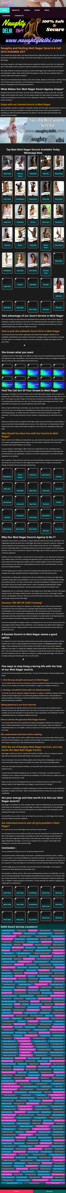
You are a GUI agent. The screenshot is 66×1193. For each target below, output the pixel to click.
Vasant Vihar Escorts (58, 1169)
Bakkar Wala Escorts (58, 945)
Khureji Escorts (6, 1035)
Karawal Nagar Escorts (44, 1027)
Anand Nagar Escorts (8, 936)
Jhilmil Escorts (49, 1015)
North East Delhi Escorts (20, 1092)
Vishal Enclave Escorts (44, 1174)
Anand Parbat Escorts (41, 936)
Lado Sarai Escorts (24, 1041)
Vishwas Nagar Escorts (8, 1177)
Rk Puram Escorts (48, 1123)
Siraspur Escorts (59, 1149)
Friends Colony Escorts (45, 981)
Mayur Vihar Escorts (58, 1064)
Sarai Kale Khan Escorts (9, 1135)
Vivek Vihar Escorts (22, 1177)
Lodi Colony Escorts (57, 1047)
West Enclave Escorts (23, 1180)
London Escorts (22, 930)
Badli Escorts (17, 945)
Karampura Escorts (30, 1027)
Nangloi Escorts (7, 1078)
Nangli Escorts (60, 1075)
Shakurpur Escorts (59, 1143)
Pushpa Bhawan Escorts (9, 1109)
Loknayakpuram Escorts (44, 1049)
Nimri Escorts (59, 1086)
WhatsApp (49, 1191)
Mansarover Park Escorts (8, 1064)
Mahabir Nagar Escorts (40, 1052)
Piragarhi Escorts (59, 1101)
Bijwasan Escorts (22, 956)
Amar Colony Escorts (29, 933)
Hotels (37, 10)
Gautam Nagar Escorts (57, 984)
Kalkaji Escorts (59, 1021)
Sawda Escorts (21, 1140)
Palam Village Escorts (56, 1095)
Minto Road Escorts (19, 1066)
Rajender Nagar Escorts (9, 1115)
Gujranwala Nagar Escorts (9, 996)
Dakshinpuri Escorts (18, 970)
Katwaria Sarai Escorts (40, 1030)
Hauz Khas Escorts (46, 1001)
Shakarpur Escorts (19, 1143)
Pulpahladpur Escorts (24, 1106)
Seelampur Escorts (33, 1140)
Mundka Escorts (22, 1072)
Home (4, 10)
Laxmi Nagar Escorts (57, 1044)
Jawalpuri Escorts (44, 1013)
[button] (7, 372)
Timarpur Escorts (47, 1163)
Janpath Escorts (6, 1013)
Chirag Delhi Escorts (31, 964)
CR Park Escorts (60, 967)
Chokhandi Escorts (22, 967)
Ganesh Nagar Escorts (25, 984)
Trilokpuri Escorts (18, 1166)
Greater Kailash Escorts (20, 993)
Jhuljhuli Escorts (60, 1015)
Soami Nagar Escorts (19, 1152)
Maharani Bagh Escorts (57, 1052)
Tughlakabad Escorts (31, 1166)
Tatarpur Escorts (58, 1160)
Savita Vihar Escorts (59, 1137)
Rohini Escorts (60, 1123)
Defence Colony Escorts (31, 973)
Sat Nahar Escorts (20, 1137)
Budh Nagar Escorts (59, 956)
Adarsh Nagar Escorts (8, 930)
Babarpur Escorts (58, 942)
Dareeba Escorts (31, 970)
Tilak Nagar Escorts (20, 1163)
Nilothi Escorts (46, 1086)
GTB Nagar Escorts (59, 993)
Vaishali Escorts (34, 1169)
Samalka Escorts (31, 1132)
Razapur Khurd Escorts (23, 1123)
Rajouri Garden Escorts (24, 1118)
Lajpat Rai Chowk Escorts (56, 1041)
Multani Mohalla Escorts (8, 1072)
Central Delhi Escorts (29, 959)
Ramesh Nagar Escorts (56, 1118)
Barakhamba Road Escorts (57, 947)
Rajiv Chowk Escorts (58, 1115)
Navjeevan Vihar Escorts (22, 1081)
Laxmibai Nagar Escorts (9, 1047)
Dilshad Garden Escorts (58, 976)
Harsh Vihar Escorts (23, 1001)
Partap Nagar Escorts (57, 1098)
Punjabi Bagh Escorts (41, 1106)
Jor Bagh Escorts (29, 1018)
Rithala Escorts (36, 1123)
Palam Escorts (41, 1095)
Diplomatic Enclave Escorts (9, 979)
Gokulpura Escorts (7, 990)
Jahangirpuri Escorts (58, 1007)
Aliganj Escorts (6, 933)
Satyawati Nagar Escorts (44, 1137)
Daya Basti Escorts (7, 973)
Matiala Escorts (22, 1064)
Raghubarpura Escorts (33, 1112)
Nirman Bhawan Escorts (26, 1089)
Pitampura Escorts (6, 1103)
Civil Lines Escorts (33, 967)
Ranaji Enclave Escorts (24, 1120)
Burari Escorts (17, 959)
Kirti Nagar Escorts (45, 1035)
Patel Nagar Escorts (21, 1101)
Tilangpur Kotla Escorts (34, 1163)
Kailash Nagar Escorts (8, 1021)
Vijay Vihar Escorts (58, 1171)
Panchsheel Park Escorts (27, 1098)
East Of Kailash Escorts (46, 979)
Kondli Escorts (7, 1038)
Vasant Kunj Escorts (46, 1169)
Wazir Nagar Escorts (35, 1177)
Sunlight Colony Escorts (9, 1160)
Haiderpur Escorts (30, 998)
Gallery (27, 10)
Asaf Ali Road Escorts (32, 939)
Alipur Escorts (17, 933)
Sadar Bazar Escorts (57, 1126)
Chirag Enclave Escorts (45, 964)
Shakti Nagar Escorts (32, 1143)
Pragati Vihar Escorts (46, 1103)
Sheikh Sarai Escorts (7, 1149)
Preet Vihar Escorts (59, 1103)
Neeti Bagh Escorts (59, 1081)
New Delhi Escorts (57, 1083)
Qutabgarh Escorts (58, 1109)
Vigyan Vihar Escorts (28, 1171)
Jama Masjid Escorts (19, 1010)
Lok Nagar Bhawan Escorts (10, 1049)
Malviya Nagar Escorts (33, 1058)
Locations (6, 15)
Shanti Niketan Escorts (25, 1146)
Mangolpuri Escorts (42, 1061)
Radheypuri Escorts (20, 1112)
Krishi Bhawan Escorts (39, 1038)
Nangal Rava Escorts (33, 1075)
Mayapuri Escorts (45, 1064)
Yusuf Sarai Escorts (34, 1183)
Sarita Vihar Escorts (58, 1135)
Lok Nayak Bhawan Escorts (27, 1049)
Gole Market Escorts (20, 990)
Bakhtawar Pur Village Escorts (42, 945)
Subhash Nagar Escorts (57, 1154)
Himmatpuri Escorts (7, 1004)
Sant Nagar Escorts (58, 1132)
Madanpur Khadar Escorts (10, 1052)
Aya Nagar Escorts (19, 942)
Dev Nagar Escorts (20, 976)
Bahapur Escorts (28, 945)
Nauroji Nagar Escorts (7, 1081)
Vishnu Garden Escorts (58, 1174)
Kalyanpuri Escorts (32, 1024)
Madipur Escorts (25, 1052)
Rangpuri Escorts (36, 1120)
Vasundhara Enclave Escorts (10, 1171)
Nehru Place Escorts (25, 1083)
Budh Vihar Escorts (7, 959)
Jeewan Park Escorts (58, 1013)
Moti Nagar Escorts (31, 1069)
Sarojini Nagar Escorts (8, 1137)
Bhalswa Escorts (8, 953)
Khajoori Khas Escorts (7, 1032)
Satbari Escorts (32, 1137)
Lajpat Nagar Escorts (39, 1041)
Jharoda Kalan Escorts (22, 1015)
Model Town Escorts (44, 1066)
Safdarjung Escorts (24, 1129)
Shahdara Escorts (6, 1143)
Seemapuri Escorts (46, 1140)
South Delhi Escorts (46, 1152)
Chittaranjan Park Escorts (8, 967)
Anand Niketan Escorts (25, 936)
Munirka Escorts (33, 1072)
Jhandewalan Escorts (7, 1015)
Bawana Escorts (16, 950)
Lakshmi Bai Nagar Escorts (10, 1044)
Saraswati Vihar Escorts (42, 1135)
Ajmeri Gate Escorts (45, 930)
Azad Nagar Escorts (33, 942)
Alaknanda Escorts (58, 930)
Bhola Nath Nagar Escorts (8, 956)
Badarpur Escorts (6, 945)
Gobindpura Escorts (46, 987)
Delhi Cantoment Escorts (45, 973)
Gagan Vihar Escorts (59, 981)
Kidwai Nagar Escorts (31, 1035)
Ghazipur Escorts (21, 987)
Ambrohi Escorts (59, 933)
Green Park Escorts (47, 993)
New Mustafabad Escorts (30, 1086)
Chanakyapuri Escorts (8, 962)
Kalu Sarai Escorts (7, 1024)
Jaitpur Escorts (6, 1010)
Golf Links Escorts (32, 990)
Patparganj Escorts (48, 1101)
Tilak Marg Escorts (7, 1163)
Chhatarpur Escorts (7, 964)
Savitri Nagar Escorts (8, 1140)
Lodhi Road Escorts (42, 1047)
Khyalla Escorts (18, 1035)
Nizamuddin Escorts (58, 1089)
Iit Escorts (17, 1004)
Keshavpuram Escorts (57, 1030)
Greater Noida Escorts (34, 993)
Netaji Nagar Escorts (42, 1083)
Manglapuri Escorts (30, 1061)
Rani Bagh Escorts (59, 1120)
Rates (47, 10)
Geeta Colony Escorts (8, 987)
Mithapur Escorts (31, 1066)
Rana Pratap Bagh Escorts (9, 1120)
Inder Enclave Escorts (36, 1004)
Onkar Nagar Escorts (58, 1092)
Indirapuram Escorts (20, 1007)
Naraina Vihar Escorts (31, 1078)
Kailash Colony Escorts (57, 1018)
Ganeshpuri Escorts (41, 984)
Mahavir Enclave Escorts (9, 1055)
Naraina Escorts (18, 1078)
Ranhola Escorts (48, 1120)
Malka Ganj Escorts (20, 1058)
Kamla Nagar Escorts (45, 1024)
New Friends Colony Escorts (11, 1086)
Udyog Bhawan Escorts (8, 1169)
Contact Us (19, 15)
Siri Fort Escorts (6, 1152)
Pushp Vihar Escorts (57, 1106)
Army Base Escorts (19, 939)
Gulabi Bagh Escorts (42, 996)
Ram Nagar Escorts (40, 1118)
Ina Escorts (25, 1004)
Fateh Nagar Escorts (7, 981)
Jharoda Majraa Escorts (36, 1015)
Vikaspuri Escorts (18, 1174)
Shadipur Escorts (59, 1140)
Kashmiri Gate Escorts (24, 1030)
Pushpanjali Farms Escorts (42, 1109)
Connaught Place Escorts (47, 967)
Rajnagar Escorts (8, 1118)
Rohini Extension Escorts (9, 1126)
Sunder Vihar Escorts (58, 1157)
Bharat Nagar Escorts (23, 953)
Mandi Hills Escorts (59, 1058)
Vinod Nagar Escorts (30, 1174)
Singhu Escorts (48, 1149)
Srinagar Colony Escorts (39, 1154)
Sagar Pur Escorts (58, 1129)
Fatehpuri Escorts (32, 981)
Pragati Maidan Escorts (33, 1103)
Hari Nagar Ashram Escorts (9, 1001)
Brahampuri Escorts (46, 956)
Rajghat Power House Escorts (26, 1115)
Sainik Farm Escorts (8, 1132)
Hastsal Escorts (35, 1001)
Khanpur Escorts (32, 1032)
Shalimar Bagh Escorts (9, 1146)
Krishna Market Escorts (56, 1038)
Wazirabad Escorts (47, 1177)
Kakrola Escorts (33, 1021)
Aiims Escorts (32, 930)
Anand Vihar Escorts (57, 936)
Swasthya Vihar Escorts (26, 1160)
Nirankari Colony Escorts (9, 1089)
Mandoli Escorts (19, 1061)
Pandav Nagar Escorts (43, 1098)
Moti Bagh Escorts (18, 1069)
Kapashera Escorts (7, 1027)
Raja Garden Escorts (58, 1112)
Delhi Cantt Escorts (59, 973)
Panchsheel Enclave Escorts (10, 1098)
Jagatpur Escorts (46, 1007)
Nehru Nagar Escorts (9, 1083)
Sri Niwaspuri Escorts (8, 1154)
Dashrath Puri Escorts (57, 970)
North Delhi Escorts (7, 1092)
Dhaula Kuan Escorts (43, 976)
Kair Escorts (22, 1021)
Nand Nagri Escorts (20, 1075)
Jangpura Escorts (58, 1010)
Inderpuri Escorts (59, 1004)
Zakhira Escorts (55, 1183)
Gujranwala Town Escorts (26, 996)
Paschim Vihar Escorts (8, 1101)
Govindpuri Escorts (7, 993)
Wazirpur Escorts (59, 1177)
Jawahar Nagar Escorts (31, 1013)
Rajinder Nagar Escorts (43, 1115)
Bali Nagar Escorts (30, 947)
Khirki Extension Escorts (58, 1032)
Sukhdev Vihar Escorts (8, 1157)
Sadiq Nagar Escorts (8, 1129)
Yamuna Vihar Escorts (57, 1180)
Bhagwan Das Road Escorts (43, 950)
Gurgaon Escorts (6, 998)
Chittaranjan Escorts (59, 964)
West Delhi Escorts (8, 1180)
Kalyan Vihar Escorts (19, 1024)
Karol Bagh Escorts (8, 1030)
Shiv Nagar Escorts (21, 1149)
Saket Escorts (19, 1132)
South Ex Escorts (59, 1152)
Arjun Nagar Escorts (7, 939)
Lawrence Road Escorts (41, 1044)
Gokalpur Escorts (59, 987)
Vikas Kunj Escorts (7, 1174)
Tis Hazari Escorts (59, 1163)
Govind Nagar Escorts (58, 990)
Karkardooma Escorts (58, 1027)
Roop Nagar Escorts (42, 1126)
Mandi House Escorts (7, 1061)
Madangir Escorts (58, 1049)
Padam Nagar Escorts (9, 1095)
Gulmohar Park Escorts (57, 996)
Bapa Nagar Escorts (43, 947)
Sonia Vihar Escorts (33, 1152)
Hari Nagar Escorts (59, 998)
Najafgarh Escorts (59, 1072)
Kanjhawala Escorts (59, 1024)
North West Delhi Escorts (35, 1092)
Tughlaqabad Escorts (45, 1166)
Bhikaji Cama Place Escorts (42, 953)
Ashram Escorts (7, 942)
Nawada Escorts (35, 1081)
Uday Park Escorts (59, 1166)
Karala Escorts (18, 1027)
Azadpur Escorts (46, 942)
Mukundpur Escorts (59, 1069)
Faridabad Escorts (59, 979)
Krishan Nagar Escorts (22, 1038)
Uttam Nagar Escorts (22, 1169)
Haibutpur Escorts (18, 998)
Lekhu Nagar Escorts (26, 1047)
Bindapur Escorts (33, 956)
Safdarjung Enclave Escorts (41, 1129)
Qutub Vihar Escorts (7, 1112)
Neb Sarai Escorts (46, 1081)
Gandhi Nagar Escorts (9, 984)
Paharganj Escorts (26, 1095)
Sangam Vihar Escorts (44, 1132)
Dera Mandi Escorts (7, 976)
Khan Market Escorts (20, 1032)
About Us (15, 10)
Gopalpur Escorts (45, 990)
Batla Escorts (5, 950)
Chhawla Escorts (19, 964)
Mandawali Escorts (47, 1058)
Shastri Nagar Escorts (41, 1146)
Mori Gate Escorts (6, 1069)
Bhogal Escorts (58, 953)
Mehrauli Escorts (6, 1066)
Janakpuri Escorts (46, 1010)
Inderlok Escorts (48, 1004)
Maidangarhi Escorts (41, 1055)
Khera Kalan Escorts (44, 1032)
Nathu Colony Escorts (57, 1078)
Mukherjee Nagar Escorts (44, 1069)
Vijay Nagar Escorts (43, 1171)
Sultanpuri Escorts (32, 1157)
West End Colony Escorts (40, 1180)
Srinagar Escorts (23, 1154)
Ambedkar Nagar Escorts (45, 933)
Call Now (16, 1191)
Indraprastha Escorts (33, 1007)
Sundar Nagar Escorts (45, 1157)
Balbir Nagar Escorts (18, 947)
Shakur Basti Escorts (46, 1143)
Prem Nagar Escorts (9, 1106)
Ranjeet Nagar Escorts (8, 1123)
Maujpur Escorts (34, 1064)
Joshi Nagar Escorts (42, 1018)
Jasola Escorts (18, 1013)
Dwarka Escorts (22, 979)
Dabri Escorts (6, 970)
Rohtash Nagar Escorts (26, 1126)
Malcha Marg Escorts (7, 1058)
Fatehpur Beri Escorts (20, 981)
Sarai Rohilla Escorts (25, 1135)
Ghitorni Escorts (33, 987)
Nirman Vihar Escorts (42, 1089)
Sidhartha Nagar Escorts (35, 1149)
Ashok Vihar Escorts (59, 939)
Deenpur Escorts (18, 973)
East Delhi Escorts (33, 979)
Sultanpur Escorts (20, 1157)
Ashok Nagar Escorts (45, 939)
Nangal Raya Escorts (47, 1075)
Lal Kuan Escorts (26, 1044)
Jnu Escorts (6, 1018)
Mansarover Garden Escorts (57, 1061)
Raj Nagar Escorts (46, 1112)
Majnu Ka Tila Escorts (57, 1055)
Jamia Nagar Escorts (33, 1010)
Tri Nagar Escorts (6, 1166)
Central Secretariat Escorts (43, 959)
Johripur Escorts (17, 1018)
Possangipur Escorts (19, 1103)
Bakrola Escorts (6, 947)
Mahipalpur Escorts (26, 1055)
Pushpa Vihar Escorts (25, 1109)
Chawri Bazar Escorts (57, 962)
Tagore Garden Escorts (43, 1160)
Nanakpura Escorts (7, 1075)
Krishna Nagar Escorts (9, 1041)
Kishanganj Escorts (58, 1035)
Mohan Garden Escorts (58, 1066)
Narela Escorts (45, 1078)
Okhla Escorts (47, 1092)
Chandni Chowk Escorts (41, 962)
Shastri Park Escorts (57, 1146)
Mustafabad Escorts (46, 1072)
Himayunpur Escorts (59, 1001)
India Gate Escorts (7, 1007)
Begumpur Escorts (28, 950)
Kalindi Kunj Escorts (46, 1021)
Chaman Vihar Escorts (58, 959)
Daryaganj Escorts (44, 970)
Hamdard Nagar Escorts (45, 998)
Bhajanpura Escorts (59, 950)
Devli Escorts (31, 976)
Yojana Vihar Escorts (12, 1183)
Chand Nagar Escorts (24, 962)
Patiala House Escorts (34, 1101)
